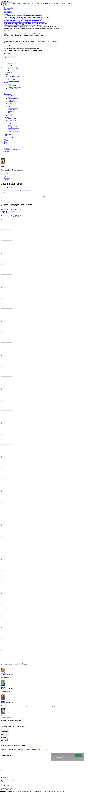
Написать (17, 664)
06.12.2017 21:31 (5, 688)
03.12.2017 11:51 (5, 674)
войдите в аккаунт (31, 749)
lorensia (3, 701)
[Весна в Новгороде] (16, 190)
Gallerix (8, 785)
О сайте (12, 790)
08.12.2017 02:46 (5, 717)
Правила (15, 791)
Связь (5, 176)
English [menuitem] (11, 63)
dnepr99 (3, 673)
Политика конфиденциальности (45, 791)
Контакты (18, 790)
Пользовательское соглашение (27, 791)
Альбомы (7, 178)
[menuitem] (15, 63)
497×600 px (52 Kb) (16, 209)
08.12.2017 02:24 (5, 703)
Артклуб (9, 90)
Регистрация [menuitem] (11, 65)
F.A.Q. (8, 790)
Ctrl (17, 216)
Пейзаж (8, 213)
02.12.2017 (11, 211)
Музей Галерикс (9, 71)
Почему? (22, 726)
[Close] (17, 68)
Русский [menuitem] (6, 63)
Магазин (6, 179)
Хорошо (78, 756)
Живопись (4, 188)
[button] (8, 8)
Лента (6, 174)
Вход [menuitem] (5, 65)
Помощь (3, 790)
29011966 (3, 687)
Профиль (6, 173)
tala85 (2, 715)
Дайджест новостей (10, 57)
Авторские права (60, 791)
